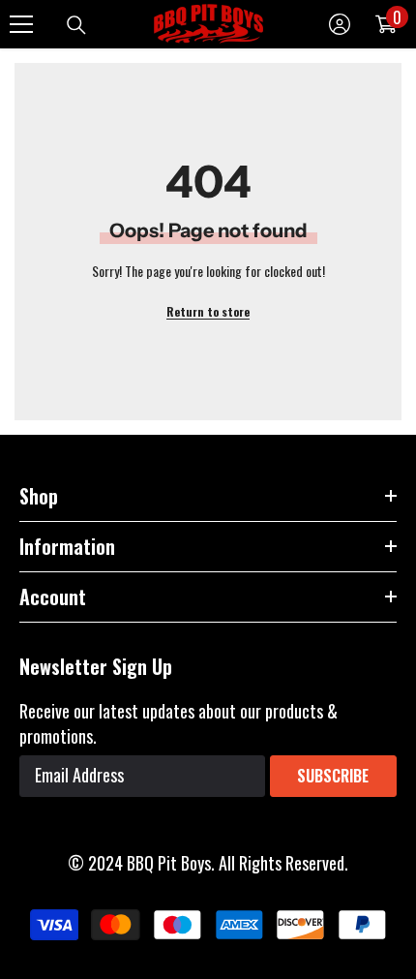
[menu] (21, 24)
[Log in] (339, 24)
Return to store (208, 311)
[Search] (76, 25)
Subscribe (333, 775)
